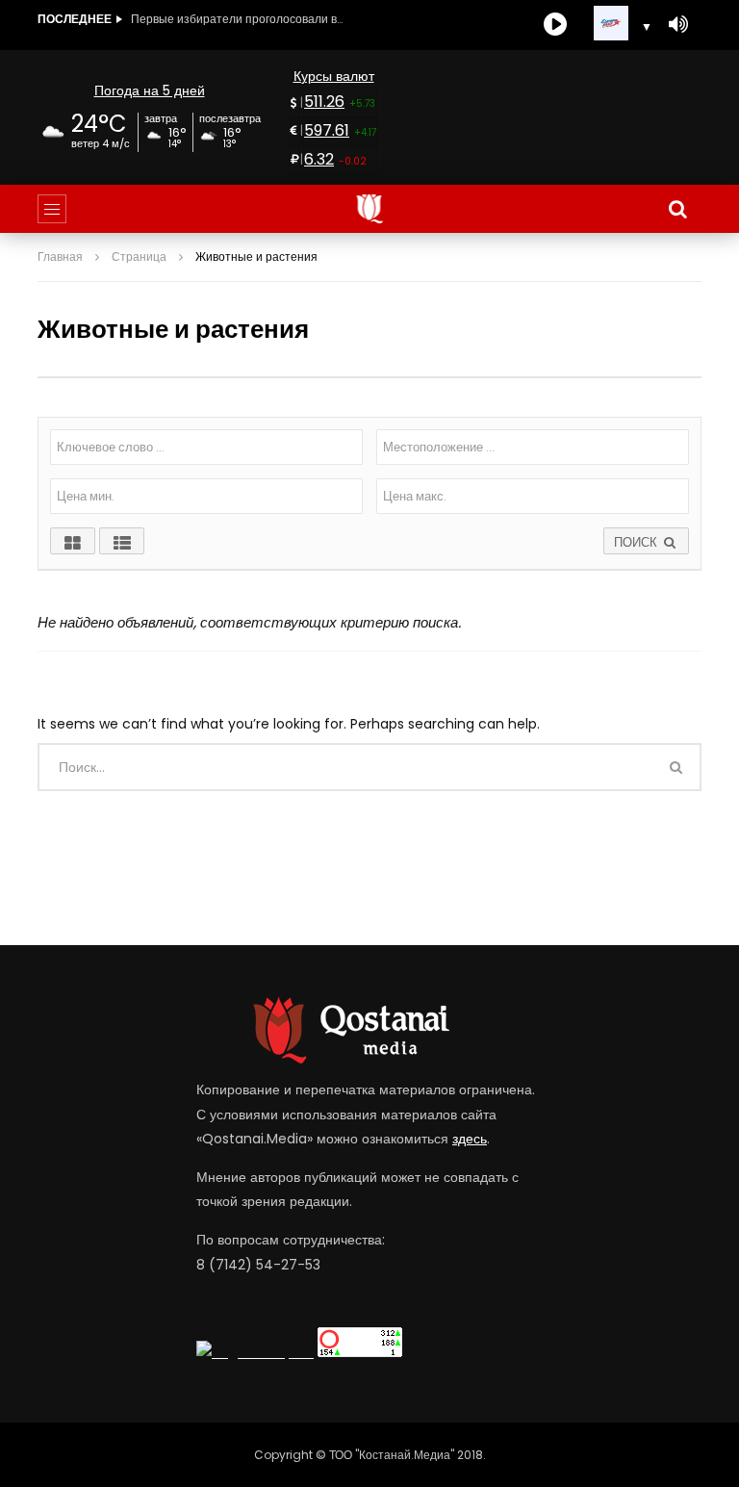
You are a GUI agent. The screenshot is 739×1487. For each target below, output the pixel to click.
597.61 (326, 130)
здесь (469, 1138)
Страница (139, 256)
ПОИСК (637, 542)
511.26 (324, 101)
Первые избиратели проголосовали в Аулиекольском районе (237, 19)
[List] (121, 540)
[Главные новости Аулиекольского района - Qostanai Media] (370, 208)
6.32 (319, 159)
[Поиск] (677, 209)
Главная (60, 256)
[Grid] (72, 540)
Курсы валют (333, 76)
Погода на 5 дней (149, 90)
